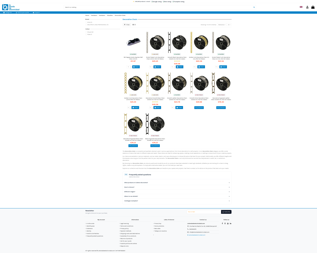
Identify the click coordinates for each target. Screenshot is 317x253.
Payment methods (125, 231)
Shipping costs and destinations (130, 233)
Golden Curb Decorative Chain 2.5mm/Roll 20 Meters (133, 98)
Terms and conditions (126, 226)
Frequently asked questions (94, 236)
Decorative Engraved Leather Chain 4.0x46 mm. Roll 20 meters (221, 98)
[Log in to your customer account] (307, 7)
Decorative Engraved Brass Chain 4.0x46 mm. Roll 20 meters (133, 139)
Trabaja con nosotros (160, 231)
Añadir (137, 67)
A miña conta (90, 223)
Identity (88, 231)
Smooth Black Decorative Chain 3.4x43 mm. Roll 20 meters (177, 58)
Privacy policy (124, 228)
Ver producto (199, 107)
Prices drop (157, 223)
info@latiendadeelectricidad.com (199, 232)
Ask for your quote (125, 241)
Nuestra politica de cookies (128, 243)
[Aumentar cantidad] (131, 66)
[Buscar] (254, 7)
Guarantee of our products (128, 236)
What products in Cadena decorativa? (136, 182)
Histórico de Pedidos (92, 233)
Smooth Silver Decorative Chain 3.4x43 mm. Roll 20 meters (199, 98)
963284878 (192, 229)
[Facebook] (222, 223)
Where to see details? (131, 196)
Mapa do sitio (124, 246)
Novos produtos (159, 226)
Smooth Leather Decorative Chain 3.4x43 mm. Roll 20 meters (177, 98)
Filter (128, 24)
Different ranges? (129, 191)
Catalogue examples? (131, 201)
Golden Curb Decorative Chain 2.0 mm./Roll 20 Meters (199, 58)
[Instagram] (225, 223)
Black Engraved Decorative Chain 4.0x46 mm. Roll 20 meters (155, 139)
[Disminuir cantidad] (131, 67)
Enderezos (89, 228)
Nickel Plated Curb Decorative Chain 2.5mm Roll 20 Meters (155, 58)
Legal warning (124, 223)
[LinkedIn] (231, 223)
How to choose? (129, 187)
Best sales (157, 228)
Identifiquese (90, 226)
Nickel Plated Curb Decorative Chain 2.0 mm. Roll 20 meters (221, 58)
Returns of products (126, 238)
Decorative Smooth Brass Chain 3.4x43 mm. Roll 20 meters (155, 98)
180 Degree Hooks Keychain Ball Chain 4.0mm (133, 58)
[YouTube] (228, 223)
